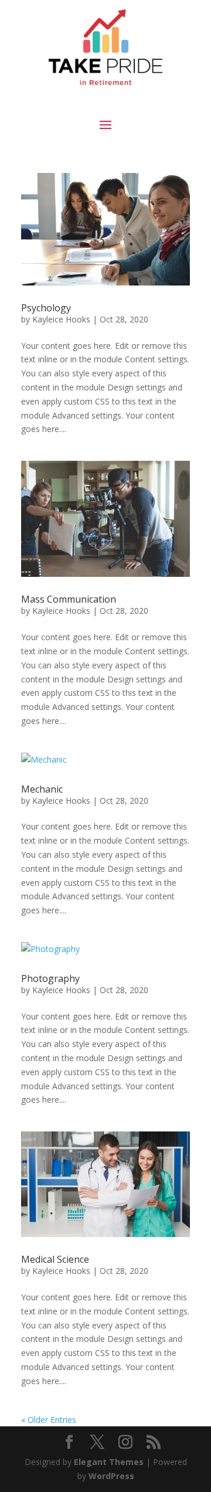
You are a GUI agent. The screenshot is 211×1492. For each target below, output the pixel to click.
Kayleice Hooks (61, 319)
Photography (50, 978)
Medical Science (55, 1259)
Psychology (46, 307)
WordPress (111, 1475)
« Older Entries (48, 1419)
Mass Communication (68, 599)
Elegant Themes (109, 1461)
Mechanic (42, 789)
